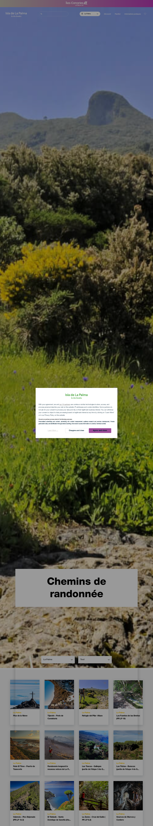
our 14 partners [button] (64, 404)
